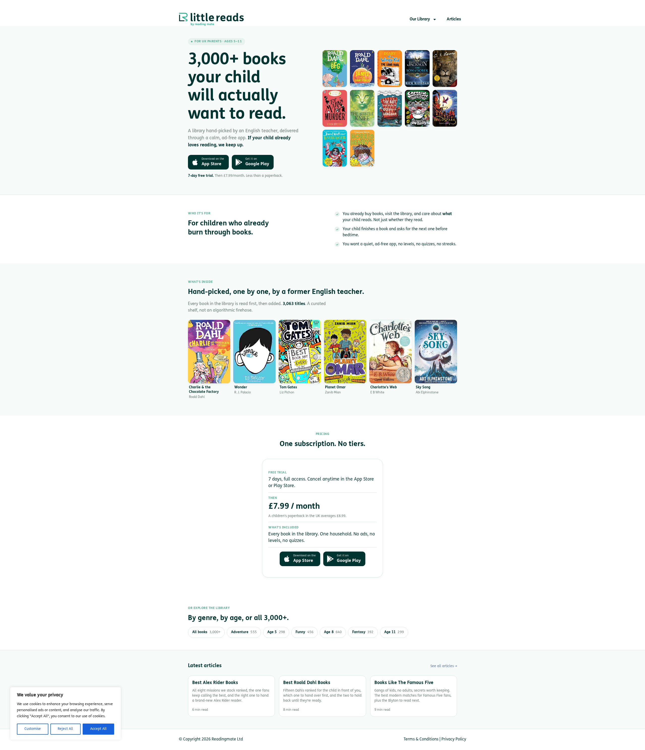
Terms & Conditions (421, 739)
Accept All (98, 729)
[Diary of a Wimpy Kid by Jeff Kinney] (389, 68)
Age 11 (394, 632)
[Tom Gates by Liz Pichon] (300, 351)
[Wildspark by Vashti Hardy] (445, 108)
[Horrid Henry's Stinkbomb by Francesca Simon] (362, 148)
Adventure (244, 632)
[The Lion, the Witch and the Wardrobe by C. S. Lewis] (445, 68)
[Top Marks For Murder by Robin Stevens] (334, 108)
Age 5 (276, 632)
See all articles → (443, 666)
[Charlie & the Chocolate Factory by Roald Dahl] (209, 351)
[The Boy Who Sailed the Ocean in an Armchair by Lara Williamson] (389, 108)
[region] (65, 713)
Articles (454, 19)
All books (206, 632)
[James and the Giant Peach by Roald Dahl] (362, 68)
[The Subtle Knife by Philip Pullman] (362, 108)
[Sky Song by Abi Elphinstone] (436, 351)
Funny (304, 632)
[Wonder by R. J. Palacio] (254, 351)
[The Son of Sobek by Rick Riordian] (417, 68)
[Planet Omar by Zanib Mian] (345, 351)
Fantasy (362, 632)
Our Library (420, 19)
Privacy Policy (453, 739)
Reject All (65, 729)
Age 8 (333, 632)
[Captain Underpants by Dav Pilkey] (417, 108)
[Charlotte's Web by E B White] (390, 351)
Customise (32, 729)
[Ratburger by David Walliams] (334, 148)
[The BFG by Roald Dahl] (334, 68)
